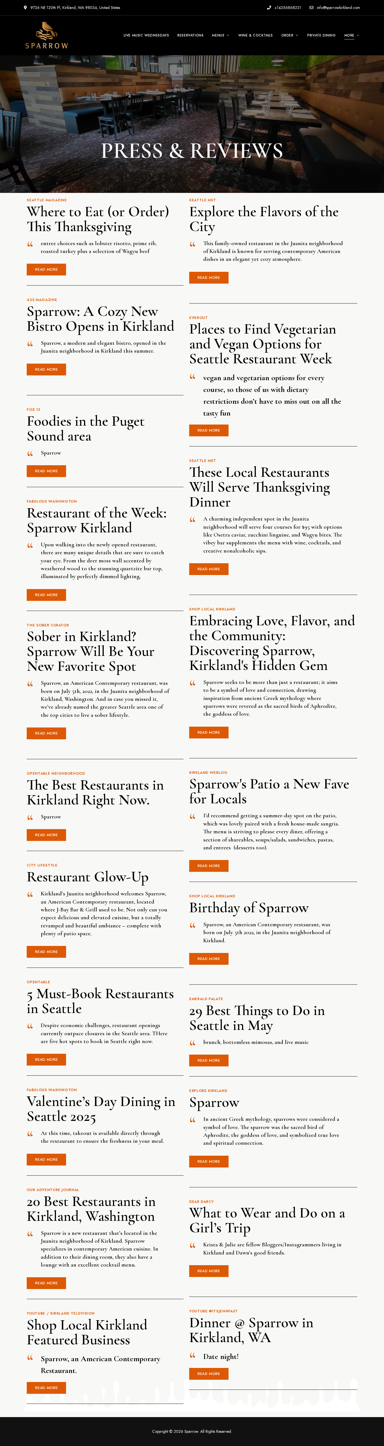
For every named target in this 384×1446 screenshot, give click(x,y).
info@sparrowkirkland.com (338, 7)
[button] (46, 269)
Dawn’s (244, 1252)
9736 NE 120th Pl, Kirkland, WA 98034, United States (74, 7)
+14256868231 (287, 7)
